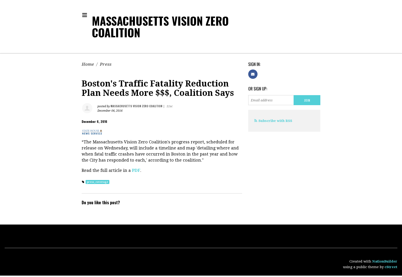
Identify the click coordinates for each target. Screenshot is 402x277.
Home (88, 64)
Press (105, 64)
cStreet (391, 267)
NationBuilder (384, 261)
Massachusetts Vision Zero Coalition (160, 26)
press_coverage (97, 182)
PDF (136, 170)
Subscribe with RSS (275, 121)
